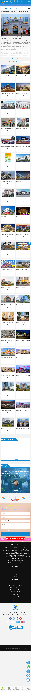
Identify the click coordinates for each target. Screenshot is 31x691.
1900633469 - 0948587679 (16, 568)
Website (15, 584)
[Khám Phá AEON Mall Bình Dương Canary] (23, 334)
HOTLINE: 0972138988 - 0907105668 (15, 546)
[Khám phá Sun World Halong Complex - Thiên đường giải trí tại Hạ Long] (8, 246)
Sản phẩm (10, 2)
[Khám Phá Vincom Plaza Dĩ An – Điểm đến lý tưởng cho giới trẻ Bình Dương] (8, 87)
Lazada (15, 583)
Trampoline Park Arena (22, 11)
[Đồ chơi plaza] (6, 507)
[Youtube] (20, 626)
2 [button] (14, 498)
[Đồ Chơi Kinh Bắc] (2, 2)
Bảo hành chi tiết (15, 590)
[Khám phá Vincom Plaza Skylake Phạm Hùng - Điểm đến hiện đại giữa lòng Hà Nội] (8, 193)
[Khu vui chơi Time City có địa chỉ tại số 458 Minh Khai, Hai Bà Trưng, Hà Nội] (8, 422)
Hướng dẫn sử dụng (15, 592)
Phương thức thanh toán (15, 597)
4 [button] (16, 498)
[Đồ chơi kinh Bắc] (16, 506)
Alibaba (15, 579)
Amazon (15, 581)
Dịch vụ (17, 2)
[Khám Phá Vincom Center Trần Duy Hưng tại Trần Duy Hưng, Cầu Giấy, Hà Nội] (23, 281)
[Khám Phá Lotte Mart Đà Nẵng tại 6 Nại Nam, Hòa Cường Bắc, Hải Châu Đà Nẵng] (8, 351)
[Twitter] (14, 626)
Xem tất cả (15, 467)
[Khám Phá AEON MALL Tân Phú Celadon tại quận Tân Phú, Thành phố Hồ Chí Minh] (8, 334)
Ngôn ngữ (21, 2)
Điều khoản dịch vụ (15, 608)
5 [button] (17, 498)
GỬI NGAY (15, 542)
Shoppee (15, 577)
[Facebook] (10, 626)
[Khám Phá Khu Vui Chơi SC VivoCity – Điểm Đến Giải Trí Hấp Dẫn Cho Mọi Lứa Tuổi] (8, 69)
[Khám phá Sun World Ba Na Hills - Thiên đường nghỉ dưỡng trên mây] (23, 228)
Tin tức (14, 2)
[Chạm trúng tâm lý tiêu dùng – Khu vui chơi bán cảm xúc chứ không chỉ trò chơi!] (15, 453)
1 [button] (13, 498)
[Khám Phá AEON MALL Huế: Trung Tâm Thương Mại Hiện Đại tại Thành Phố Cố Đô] (23, 263)
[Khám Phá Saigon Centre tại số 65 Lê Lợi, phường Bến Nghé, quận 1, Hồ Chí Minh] (8, 386)
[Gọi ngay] (28, 671)
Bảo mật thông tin (15, 599)
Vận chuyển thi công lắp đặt (15, 593)
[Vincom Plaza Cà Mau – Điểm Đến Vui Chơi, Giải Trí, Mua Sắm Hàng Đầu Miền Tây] (23, 69)
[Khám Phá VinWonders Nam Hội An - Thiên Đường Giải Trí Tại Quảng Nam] (23, 246)
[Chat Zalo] (28, 679)
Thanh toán (15, 606)
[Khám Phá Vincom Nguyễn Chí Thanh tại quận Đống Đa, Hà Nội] (23, 298)
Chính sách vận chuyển (15, 595)
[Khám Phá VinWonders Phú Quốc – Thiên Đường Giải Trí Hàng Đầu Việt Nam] (8, 263)
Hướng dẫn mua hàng (15, 604)
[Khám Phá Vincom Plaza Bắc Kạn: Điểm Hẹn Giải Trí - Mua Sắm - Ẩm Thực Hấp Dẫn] (23, 105)
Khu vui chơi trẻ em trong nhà (8, 11)
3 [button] (15, 498)
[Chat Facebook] (28, 675)
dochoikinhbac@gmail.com (16, 570)
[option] (15, 453)
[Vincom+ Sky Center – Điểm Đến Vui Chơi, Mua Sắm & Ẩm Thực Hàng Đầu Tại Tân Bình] (8, 122)
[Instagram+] (17, 626)
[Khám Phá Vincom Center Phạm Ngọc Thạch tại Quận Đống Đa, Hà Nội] (8, 298)
